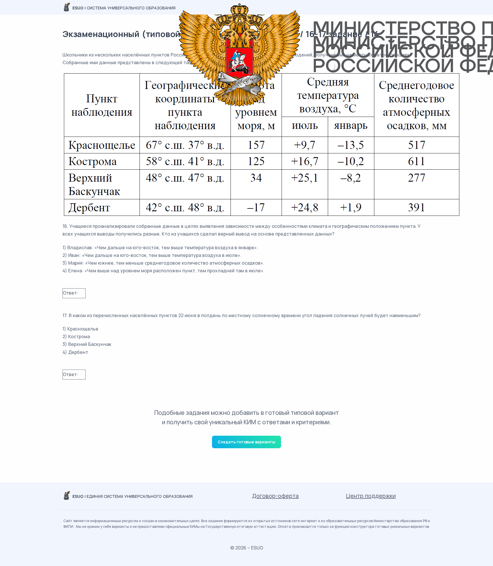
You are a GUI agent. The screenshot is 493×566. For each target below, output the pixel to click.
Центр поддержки (371, 496)
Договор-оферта (275, 496)
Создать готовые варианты (246, 442)
